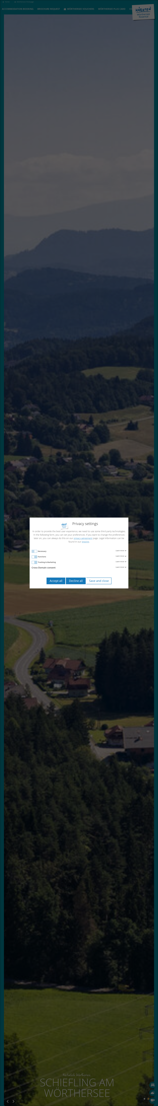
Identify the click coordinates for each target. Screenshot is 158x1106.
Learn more (120, 551)
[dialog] (79, 553)
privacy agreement (83, 538)
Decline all (76, 581)
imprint (85, 541)
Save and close (99, 581)
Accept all (56, 581)
